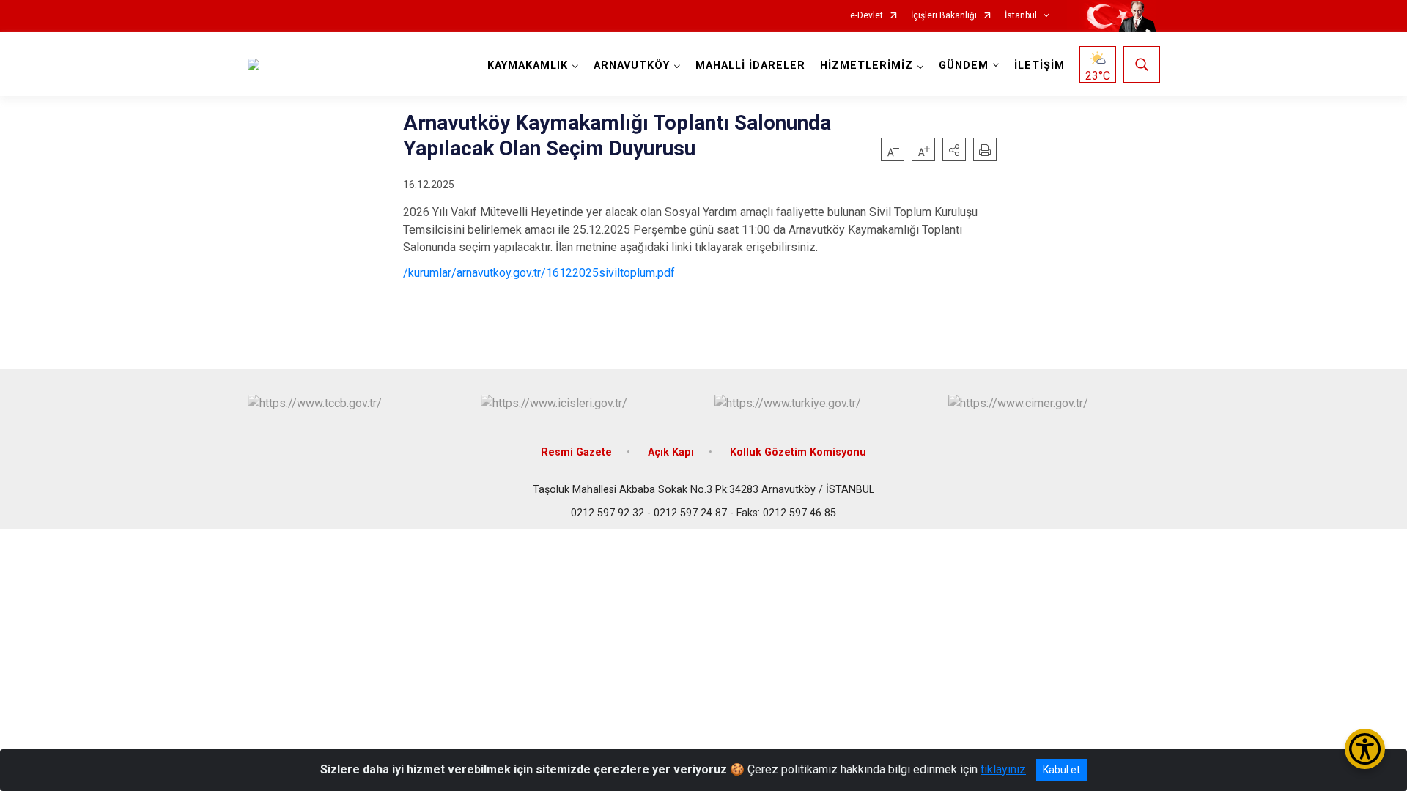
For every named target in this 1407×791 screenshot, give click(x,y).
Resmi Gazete (576, 452)
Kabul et (1061, 770)
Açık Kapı (671, 452)
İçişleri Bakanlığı (944, 16)
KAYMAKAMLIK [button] (527, 65)
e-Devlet (866, 16)
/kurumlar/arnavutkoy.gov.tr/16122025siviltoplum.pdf (539, 273)
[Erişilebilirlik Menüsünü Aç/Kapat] (1365, 749)
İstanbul (1021, 16)
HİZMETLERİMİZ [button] (866, 65)
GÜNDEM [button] (964, 65)
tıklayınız (1003, 769)
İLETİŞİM (1039, 65)
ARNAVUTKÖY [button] (632, 65)
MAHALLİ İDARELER (750, 65)
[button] (954, 149)
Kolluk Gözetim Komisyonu (798, 452)
